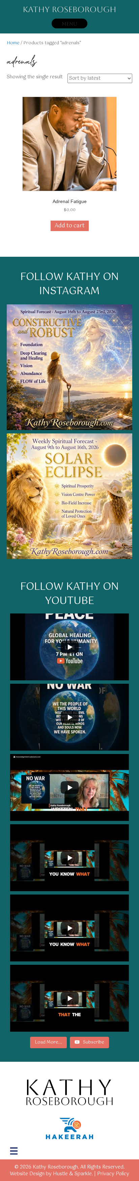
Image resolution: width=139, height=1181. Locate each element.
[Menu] (14, 1151)
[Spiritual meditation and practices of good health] (69, 496)
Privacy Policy (113, 1174)
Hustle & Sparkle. (73, 1174)
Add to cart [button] (70, 225)
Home (13, 43)
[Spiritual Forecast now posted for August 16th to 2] (69, 367)
